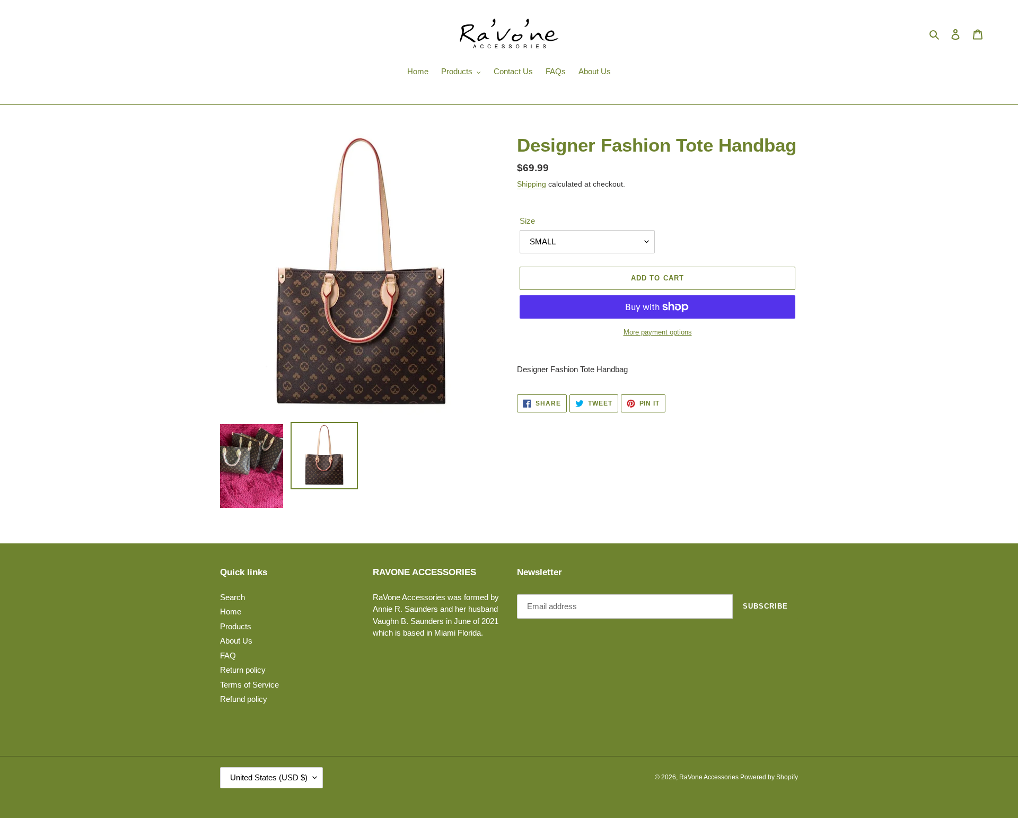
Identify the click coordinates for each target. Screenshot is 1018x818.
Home (230, 611)
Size (527, 220)
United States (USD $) (269, 777)
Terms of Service (249, 684)
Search (232, 597)
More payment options (658, 332)
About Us (236, 640)
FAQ (228, 655)
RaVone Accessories (709, 777)
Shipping (531, 184)
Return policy (243, 669)
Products (235, 626)
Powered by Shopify (769, 777)
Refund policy (243, 698)
